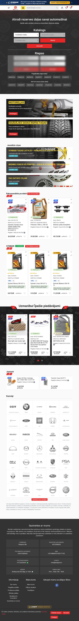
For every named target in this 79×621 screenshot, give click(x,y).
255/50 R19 (21, 85)
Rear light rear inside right (16, 341)
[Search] (57, 8)
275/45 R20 (58, 85)
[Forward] (10, 196)
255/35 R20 (30, 85)
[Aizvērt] (72, 2)
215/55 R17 (56, 77)
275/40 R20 (48, 85)
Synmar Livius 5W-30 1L (39, 283)
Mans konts (31, 584)
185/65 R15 (30, 77)
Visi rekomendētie (33, 193)
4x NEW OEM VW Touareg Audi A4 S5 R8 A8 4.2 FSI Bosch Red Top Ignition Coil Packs (39, 343)
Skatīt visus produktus (59, 2)
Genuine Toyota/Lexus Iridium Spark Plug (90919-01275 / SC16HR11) (15, 227)
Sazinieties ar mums (13, 601)
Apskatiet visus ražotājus (39, 499)
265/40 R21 (67, 85)
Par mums (13, 584)
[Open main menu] (8, 7)
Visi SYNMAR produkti (32, 246)
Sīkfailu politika (13, 593)
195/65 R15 (21, 77)
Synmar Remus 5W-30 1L (16, 283)
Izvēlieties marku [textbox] (21, 35)
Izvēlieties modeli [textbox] (48, 35)
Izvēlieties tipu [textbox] (20, 40)
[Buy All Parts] (15, 7)
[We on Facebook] (57, 585)
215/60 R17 (65, 77)
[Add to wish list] (25, 199)
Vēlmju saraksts (31, 587)
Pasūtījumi (31, 590)
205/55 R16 (12, 77)
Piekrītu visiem (56, 613)
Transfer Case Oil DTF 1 (58, 378)
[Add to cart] (24, 236)
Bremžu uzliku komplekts (61, 225)
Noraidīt (66, 613)
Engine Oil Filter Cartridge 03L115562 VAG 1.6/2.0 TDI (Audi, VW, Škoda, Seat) (25, 379)
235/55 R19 (12, 85)
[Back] (8, 196)
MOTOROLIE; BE (58, 341)
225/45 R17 (39, 77)
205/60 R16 (48, 77)
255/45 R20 (39, 85)
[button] (37, 360)
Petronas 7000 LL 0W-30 (39, 225)
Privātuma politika (13, 590)
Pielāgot (54, 617)
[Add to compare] (25, 202)
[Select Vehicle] (23, 8)
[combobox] (26, 35)
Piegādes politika (13, 587)
